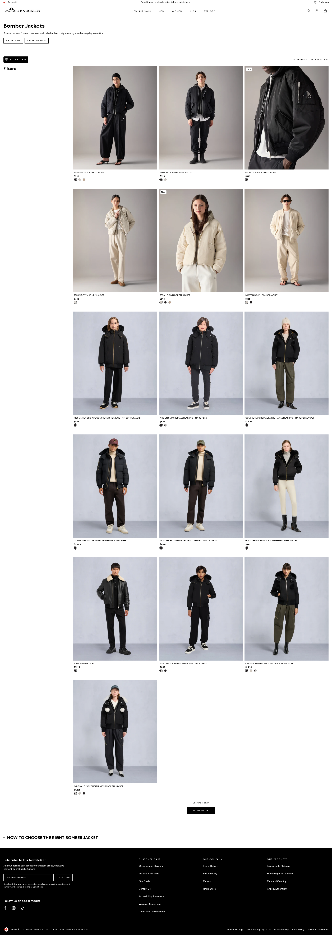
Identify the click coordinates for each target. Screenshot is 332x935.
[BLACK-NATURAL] (165, 425)
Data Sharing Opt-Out (259, 929)
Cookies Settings (234, 929)
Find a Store (209, 888)
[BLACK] (75, 179)
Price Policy (298, 929)
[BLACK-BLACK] (75, 425)
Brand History (210, 866)
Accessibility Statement (151, 896)
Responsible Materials (278, 866)
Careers (207, 881)
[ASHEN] (84, 179)
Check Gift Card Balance (152, 911)
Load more (201, 810)
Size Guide (144, 881)
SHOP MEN (13, 40)
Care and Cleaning (276, 881)
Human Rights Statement (280, 873)
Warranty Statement (150, 903)
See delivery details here (178, 2)
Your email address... (16, 877)
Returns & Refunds (149, 873)
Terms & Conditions (33, 886)
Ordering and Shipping (151, 866)
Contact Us (145, 888)
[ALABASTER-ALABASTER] (251, 670)
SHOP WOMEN (36, 40)
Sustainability (210, 873)
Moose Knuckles (46, 929)
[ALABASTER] (79, 179)
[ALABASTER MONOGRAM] (75, 302)
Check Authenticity (277, 888)
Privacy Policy (13, 886)
